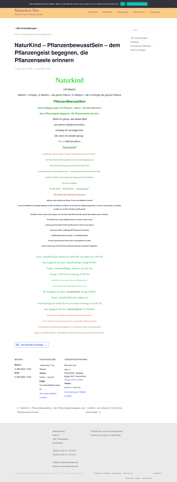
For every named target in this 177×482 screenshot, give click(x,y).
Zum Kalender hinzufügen (32, 344)
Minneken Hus (27, 10)
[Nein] (173, 4)
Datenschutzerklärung (137, 4)
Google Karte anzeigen (73, 379)
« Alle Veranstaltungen (26, 28)
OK (123, 4)
